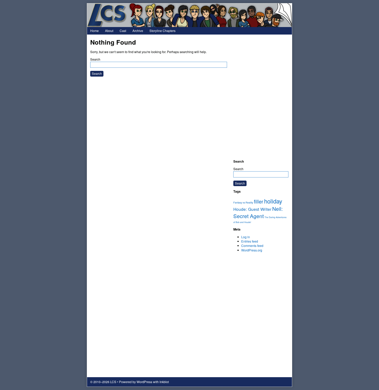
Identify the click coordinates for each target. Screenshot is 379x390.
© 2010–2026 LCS (103, 382)
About (109, 30)
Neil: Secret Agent (258, 212)
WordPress (144, 382)
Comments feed (252, 245)
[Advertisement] (260, 97)
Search (95, 59)
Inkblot (164, 382)
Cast (123, 30)
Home (94, 30)
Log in (245, 237)
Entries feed (249, 241)
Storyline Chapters (162, 30)
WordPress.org (251, 250)
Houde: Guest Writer (252, 209)
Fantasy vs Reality (243, 202)
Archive (137, 30)
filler (258, 201)
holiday (273, 201)
